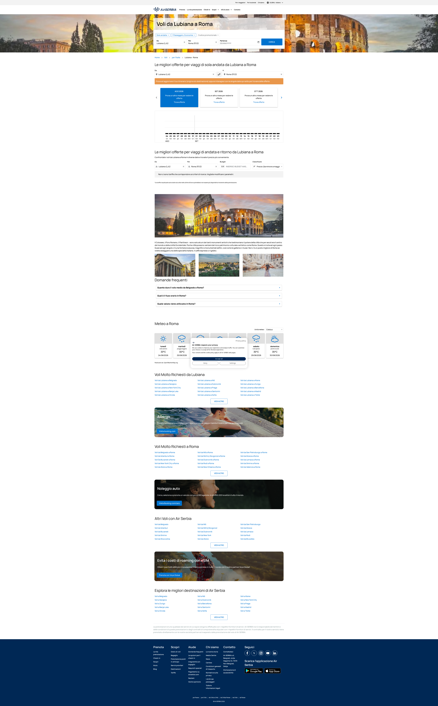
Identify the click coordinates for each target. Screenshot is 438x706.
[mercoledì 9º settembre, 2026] (226, 133)
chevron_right (281, 97)
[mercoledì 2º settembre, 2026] (200, 133)
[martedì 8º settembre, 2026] (222, 133)
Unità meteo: (259, 329)
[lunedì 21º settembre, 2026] (270, 133)
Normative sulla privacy (212, 674)
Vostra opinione (194, 682)
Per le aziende (251, 3)
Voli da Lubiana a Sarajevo (166, 384)
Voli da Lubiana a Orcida (165, 395)
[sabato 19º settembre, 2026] (263, 133)
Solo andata (162, 35)
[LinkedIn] (274, 653)
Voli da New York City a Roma (167, 463)
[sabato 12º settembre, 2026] (237, 133)
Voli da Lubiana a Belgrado (166, 380)
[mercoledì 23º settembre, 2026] (278, 133)
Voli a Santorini (204, 607)
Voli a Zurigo (160, 603)
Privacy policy (241, 341)
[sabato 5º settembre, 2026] (211, 133)
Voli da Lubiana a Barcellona (252, 387)
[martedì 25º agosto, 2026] (170, 133)
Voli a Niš (201, 596)
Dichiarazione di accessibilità (229, 671)
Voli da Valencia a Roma (250, 467)
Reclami (191, 678)
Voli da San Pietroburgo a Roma (253, 452)
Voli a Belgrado (161, 596)
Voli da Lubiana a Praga (207, 387)
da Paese (242, 697)
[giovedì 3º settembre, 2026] (203, 133)
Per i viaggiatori (240, 3)
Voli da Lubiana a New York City (168, 387)
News (208, 659)
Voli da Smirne (161, 535)
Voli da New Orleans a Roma (209, 467)
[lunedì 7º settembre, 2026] (218, 133)
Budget (223, 162)
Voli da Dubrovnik (205, 531)
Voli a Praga (245, 603)
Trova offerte (179, 102)
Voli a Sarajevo (161, 600)
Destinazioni (176, 669)
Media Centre (211, 655)
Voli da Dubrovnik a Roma (208, 459)
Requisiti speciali (195, 668)
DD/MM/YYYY (225, 43)
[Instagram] (261, 653)
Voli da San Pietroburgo (250, 524)
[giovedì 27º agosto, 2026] (177, 133)
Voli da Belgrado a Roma (165, 452)
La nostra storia (212, 652)
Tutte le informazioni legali (213, 686)
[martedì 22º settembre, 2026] (274, 133)
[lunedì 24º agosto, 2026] (166, 133)
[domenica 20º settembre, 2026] (266, 133)
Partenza (223, 41)
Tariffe (173, 673)
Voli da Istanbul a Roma (164, 456)
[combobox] (170, 43)
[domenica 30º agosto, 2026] (189, 133)
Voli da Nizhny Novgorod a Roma (211, 456)
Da (158, 41)
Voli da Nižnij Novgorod (207, 528)
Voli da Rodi (245, 535)
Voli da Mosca (246, 528)
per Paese (196, 697)
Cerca (272, 42)
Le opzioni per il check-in (194, 656)
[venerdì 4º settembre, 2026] (207, 133)
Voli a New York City (248, 600)
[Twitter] (254, 653)
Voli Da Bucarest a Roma (165, 459)
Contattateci (228, 652)
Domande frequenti (195, 652)
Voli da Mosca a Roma (249, 456)
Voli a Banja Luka (162, 607)
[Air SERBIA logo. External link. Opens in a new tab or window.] (193, 343)
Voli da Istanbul (161, 528)
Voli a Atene (245, 596)
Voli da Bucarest (161, 531)
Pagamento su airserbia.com (193, 673)
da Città (234, 697)
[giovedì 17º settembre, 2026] (255, 133)
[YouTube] (268, 653)
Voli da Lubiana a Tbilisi (250, 395)
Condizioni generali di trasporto (213, 667)
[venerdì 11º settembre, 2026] (233, 133)
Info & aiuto (226, 10)
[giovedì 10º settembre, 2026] (229, 133)
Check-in (207, 10)
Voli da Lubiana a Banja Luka (166, 391)
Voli (165, 57)
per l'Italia (176, 57)
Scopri (215, 10)
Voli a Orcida (160, 611)
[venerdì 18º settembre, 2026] (259, 133)
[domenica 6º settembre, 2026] (215, 133)
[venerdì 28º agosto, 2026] (181, 133)
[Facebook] (247, 653)
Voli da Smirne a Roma (249, 463)
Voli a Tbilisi (245, 611)
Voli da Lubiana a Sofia (207, 395)
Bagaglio (174, 655)
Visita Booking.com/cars (169, 503)
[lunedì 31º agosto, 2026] (192, 133)
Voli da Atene (203, 539)
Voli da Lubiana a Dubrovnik (209, 384)
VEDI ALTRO (219, 401)
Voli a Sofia (202, 611)
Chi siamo (261, 3)
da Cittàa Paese (225, 697)
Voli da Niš (202, 524)
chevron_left (156, 97)
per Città (204, 697)
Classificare (257, 162)
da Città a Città (213, 697)
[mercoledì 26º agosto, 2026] (174, 133)
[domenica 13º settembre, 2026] (241, 133)
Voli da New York (204, 535)
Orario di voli (176, 652)
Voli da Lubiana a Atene (250, 380)
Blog (155, 669)
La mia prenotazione (194, 10)
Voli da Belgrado (161, 524)
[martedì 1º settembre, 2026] (196, 133)
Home (157, 57)
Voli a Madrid (245, 607)
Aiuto (155, 665)
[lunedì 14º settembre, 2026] (244, 133)
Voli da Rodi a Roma (206, 463)
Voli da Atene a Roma (163, 467)
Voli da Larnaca (246, 531)
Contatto (237, 10)
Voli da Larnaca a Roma (250, 459)
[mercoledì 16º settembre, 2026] (252, 133)
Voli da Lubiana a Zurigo (250, 384)
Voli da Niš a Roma (205, 452)
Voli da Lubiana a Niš (206, 380)
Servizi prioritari (177, 665)
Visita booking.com (167, 431)
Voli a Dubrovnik (204, 600)
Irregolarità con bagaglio (194, 663)
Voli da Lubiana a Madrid (250, 391)
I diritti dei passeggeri (210, 680)
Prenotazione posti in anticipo (178, 660)
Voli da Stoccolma (162, 539)
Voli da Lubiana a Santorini (209, 391)
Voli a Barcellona (204, 603)
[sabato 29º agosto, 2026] (185, 133)
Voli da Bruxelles (247, 539)
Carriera (209, 663)
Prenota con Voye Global (169, 575)
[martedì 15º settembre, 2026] (248, 133)
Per (189, 41)
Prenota (182, 10)
